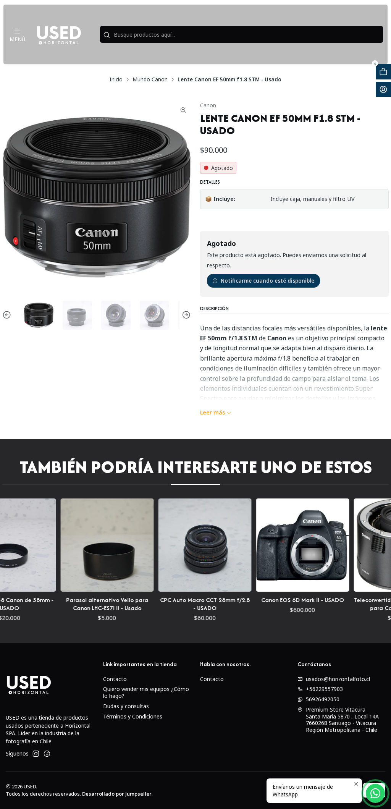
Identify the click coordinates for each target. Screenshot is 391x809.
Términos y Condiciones (132, 716)
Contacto (115, 679)
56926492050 (322, 699)
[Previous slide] (8, 315)
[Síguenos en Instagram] (36, 753)
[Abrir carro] (383, 71)
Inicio (116, 79)
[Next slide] (185, 315)
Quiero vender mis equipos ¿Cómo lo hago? (146, 692)
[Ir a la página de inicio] (59, 34)
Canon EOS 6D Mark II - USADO (278, 599)
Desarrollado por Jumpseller (117, 793)
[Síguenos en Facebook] (47, 753)
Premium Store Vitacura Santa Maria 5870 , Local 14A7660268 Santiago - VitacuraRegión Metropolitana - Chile (342, 719)
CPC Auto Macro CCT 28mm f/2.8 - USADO (180, 603)
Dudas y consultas (126, 706)
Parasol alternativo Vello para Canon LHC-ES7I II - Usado (83, 603)
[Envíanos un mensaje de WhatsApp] (375, 793)
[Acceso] (383, 89)
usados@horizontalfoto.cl (338, 679)
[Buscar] (106, 35)
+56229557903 (324, 689)
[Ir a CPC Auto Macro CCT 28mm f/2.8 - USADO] (180, 545)
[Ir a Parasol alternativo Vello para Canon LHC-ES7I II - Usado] (82, 545)
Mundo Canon (150, 79)
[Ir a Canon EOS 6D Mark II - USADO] (278, 545)
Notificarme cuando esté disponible (267, 280)
